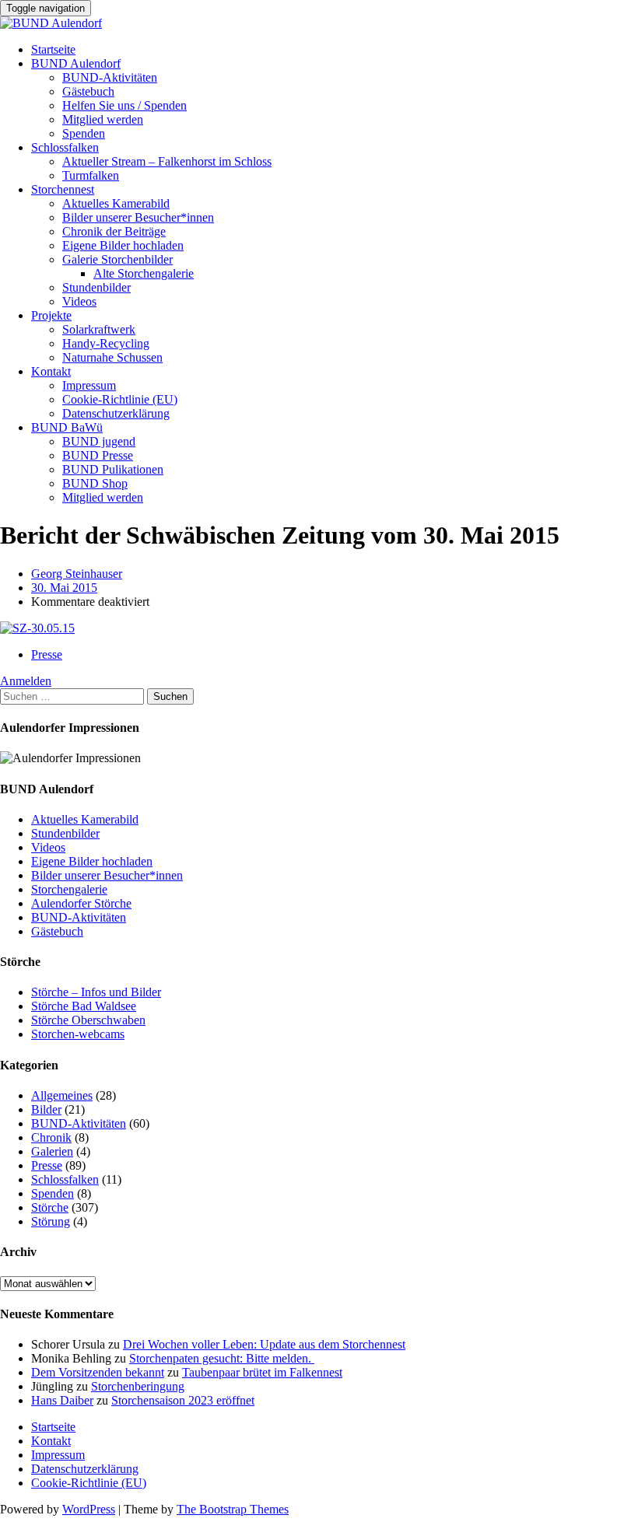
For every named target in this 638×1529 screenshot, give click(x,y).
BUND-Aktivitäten (109, 77)
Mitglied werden (102, 119)
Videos (79, 301)
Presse (46, 654)
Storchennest (62, 189)
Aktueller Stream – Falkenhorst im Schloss (167, 161)
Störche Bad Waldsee (83, 1006)
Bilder (46, 1109)
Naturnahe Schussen (112, 357)
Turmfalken (90, 175)
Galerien (52, 1151)
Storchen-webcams (77, 1034)
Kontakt (51, 371)
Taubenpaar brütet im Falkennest (262, 1372)
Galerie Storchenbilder (117, 259)
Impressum (89, 385)
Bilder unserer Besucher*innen (138, 217)
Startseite (53, 49)
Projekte (51, 315)
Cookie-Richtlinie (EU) (119, 399)
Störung (50, 1221)
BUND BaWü (67, 427)
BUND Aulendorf (76, 63)
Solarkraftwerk (98, 329)
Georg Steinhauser (76, 573)
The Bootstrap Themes (233, 1509)
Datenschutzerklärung (116, 413)
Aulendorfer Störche (81, 903)
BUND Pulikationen (112, 469)
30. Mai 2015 (64, 587)
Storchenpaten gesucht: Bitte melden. (221, 1358)
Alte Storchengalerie (143, 273)
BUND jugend (98, 441)
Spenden (83, 133)
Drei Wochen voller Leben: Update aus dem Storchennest (264, 1344)
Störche (49, 1207)
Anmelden (25, 681)
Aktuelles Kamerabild (116, 203)
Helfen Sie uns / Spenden (124, 105)
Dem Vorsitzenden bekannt (97, 1372)
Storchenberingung (137, 1386)
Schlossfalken (65, 147)
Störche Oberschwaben (88, 1020)
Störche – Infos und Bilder (96, 992)
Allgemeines (62, 1095)
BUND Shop (95, 483)
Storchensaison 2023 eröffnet (182, 1400)
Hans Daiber (62, 1400)
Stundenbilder (96, 287)
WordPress (88, 1509)
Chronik (51, 1137)
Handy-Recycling (105, 343)
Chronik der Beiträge (114, 231)
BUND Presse (97, 455)
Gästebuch (88, 91)
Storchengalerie (69, 889)
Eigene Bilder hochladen (123, 245)
